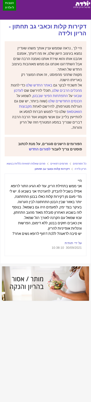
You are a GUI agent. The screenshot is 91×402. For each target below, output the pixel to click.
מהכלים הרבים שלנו (67, 90)
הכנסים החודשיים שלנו (65, 101)
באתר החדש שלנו (39, 85)
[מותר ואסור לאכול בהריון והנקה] (45, 283)
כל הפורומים (79, 163)
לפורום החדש (40, 149)
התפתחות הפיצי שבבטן (50, 96)
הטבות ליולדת (9, 5)
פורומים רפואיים (59, 163)
